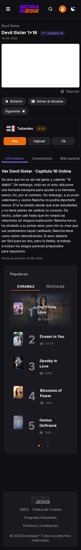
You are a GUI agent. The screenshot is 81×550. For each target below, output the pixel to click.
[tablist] (40, 286)
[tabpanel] (40, 370)
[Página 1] (39, 446)
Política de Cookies (47, 509)
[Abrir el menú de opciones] (8, 9)
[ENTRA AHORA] (62, 9)
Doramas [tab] (25, 286)
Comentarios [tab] (42, 158)
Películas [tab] (55, 286)
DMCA (24, 509)
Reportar (72, 91)
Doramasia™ (31, 536)
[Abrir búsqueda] (50, 9)
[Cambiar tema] (73, 9)
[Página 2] (42, 446)
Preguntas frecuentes (41, 517)
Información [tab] (14, 158)
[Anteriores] (33, 445)
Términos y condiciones (40, 526)
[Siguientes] (48, 445)
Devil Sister (10, 26)
